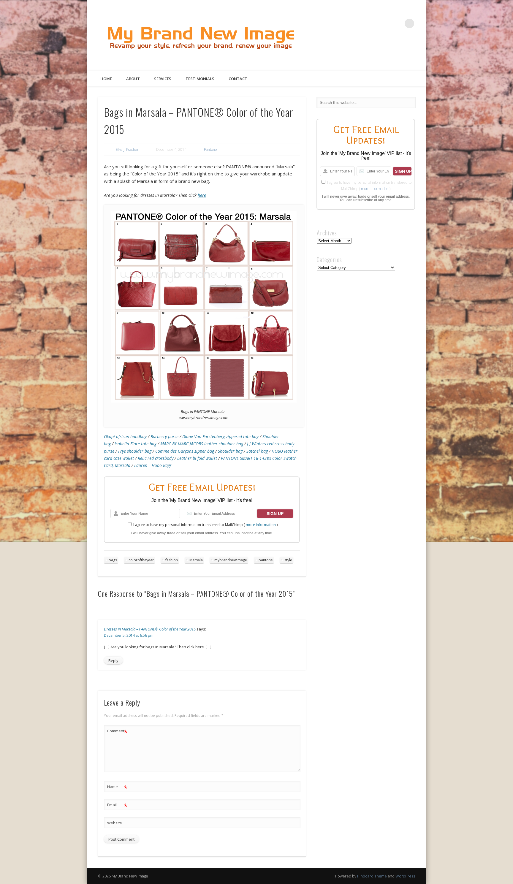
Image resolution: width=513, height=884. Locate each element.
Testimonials (200, 78)
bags (113, 560)
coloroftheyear (141, 560)
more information (261, 524)
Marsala (196, 560)
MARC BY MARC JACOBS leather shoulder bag (201, 443)
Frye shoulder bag (134, 451)
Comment (117, 731)
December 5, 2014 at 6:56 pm (128, 635)
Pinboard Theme (372, 876)
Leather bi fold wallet (197, 458)
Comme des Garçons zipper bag (184, 451)
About (133, 78)
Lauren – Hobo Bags (153, 465)
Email (117, 805)
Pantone (210, 149)
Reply (113, 660)
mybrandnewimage (230, 560)
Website (114, 823)
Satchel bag (257, 451)
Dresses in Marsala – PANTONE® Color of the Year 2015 (150, 629)
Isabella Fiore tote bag (135, 443)
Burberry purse (164, 436)
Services (162, 78)
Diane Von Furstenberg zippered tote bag (220, 436)
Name (117, 787)
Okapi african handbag (125, 436)
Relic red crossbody (155, 458)
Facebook (360, 23)
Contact (238, 78)
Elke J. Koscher (127, 149)
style (288, 560)
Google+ (397, 23)
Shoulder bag (230, 451)
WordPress (405, 876)
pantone (266, 560)
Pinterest (385, 23)
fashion (171, 560)
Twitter (373, 23)
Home (106, 78)
